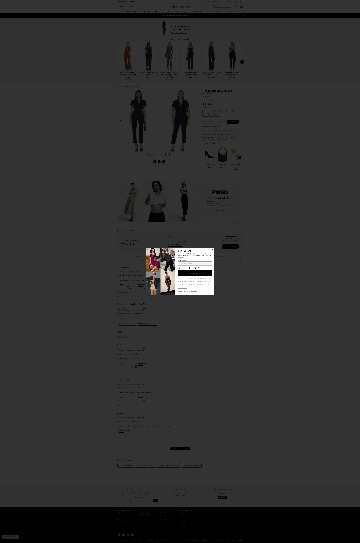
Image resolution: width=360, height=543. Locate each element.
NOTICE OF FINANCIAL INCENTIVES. (201, 284)
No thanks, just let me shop (187, 292)
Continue (195, 273)
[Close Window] (212, 249)
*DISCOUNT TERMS (182, 288)
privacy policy (208, 283)
